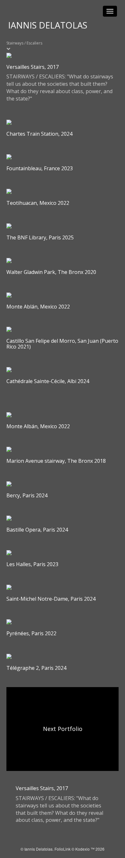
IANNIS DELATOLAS (47, 25)
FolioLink (62, 849)
